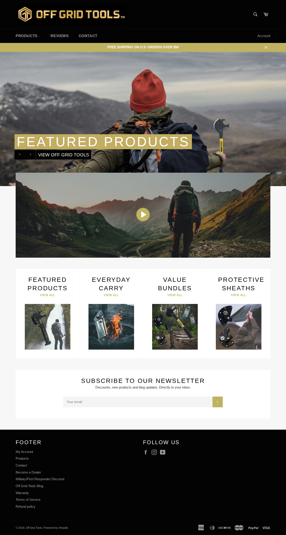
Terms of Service (28, 499)
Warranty (22, 493)
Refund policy (26, 506)
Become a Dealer (28, 472)
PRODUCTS (27, 36)
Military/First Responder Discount (40, 479)
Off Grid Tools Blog (29, 486)
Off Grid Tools (34, 527)
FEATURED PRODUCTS (103, 141)
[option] (143, 119)
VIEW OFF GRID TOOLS (63, 154)
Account (263, 36)
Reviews (59, 36)
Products (22, 458)
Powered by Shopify (56, 527)
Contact (88, 36)
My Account (24, 452)
